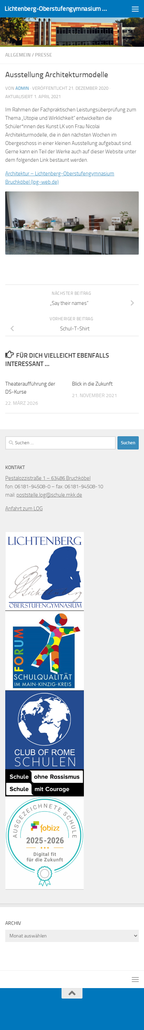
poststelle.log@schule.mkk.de (49, 495)
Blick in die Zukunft (92, 384)
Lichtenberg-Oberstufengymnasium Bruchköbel (56, 9)
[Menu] (135, 8)
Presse (43, 55)
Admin (22, 88)
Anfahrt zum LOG (24, 508)
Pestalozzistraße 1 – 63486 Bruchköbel (48, 478)
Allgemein (18, 55)
